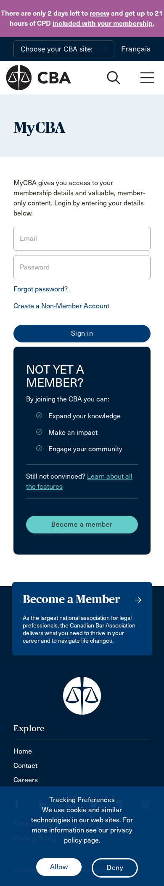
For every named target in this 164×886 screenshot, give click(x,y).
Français (136, 49)
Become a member (82, 524)
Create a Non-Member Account (61, 306)
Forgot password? (40, 289)
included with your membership (103, 23)
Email (28, 238)
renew (99, 13)
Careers (25, 780)
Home (22, 751)
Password (35, 267)
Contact (25, 766)
